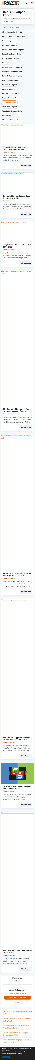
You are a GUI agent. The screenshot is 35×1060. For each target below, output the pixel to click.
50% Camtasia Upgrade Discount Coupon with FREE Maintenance (16, 738)
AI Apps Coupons (8, 36)
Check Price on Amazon (17, 998)
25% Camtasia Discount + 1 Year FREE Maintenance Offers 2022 (16, 410)
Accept (5, 1057)
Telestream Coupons (9, 107)
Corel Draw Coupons (9, 45)
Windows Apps (7, 115)
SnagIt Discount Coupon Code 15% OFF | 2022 (17, 246)
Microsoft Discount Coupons (12, 72)
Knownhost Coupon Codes (11, 54)
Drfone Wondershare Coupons (13, 50)
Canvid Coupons (8, 41)
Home (4, 27)
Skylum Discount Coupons (11, 98)
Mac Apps (5, 63)
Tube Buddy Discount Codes (12, 111)
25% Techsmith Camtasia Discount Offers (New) (17, 951)
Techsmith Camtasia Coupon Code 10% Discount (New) (17, 787)
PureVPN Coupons (8, 89)
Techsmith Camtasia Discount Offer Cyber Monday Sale (15, 148)
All (3, 32)
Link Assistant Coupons (10, 58)
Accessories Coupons (14, 32)
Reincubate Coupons (9, 94)
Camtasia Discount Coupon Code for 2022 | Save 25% (16, 197)
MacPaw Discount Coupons (12, 67)
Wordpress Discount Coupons (12, 120)
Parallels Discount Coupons (12, 76)
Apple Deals (21, 36)
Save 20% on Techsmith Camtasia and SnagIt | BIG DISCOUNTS (17, 574)
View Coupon (26, 165)
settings (20, 1053)
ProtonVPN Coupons (9, 85)
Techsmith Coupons (9, 102)
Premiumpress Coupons (10, 80)
